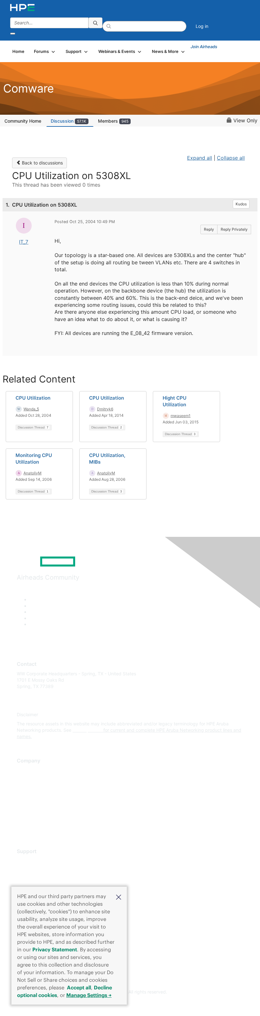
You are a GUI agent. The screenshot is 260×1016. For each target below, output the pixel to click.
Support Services (35, 861)
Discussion (68, 121)
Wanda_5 (31, 409)
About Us (26, 770)
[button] (118, 896)
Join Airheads (204, 46)
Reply (209, 229)
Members (113, 121)
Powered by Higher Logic (130, 1003)
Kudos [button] (241, 204)
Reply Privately (234, 229)
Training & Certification (40, 879)
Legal (22, 826)
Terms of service (34, 817)
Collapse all (231, 158)
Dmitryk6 (105, 409)
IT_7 (23, 242)
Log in (202, 26)
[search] (95, 22)
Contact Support (34, 870)
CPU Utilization (33, 398)
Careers (25, 779)
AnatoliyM (32, 473)
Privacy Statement (54, 949)
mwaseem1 (181, 415)
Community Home (22, 121)
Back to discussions (42, 162)
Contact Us (28, 789)
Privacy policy (31, 808)
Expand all (199, 158)
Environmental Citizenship (43, 798)
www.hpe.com (87, 730)
